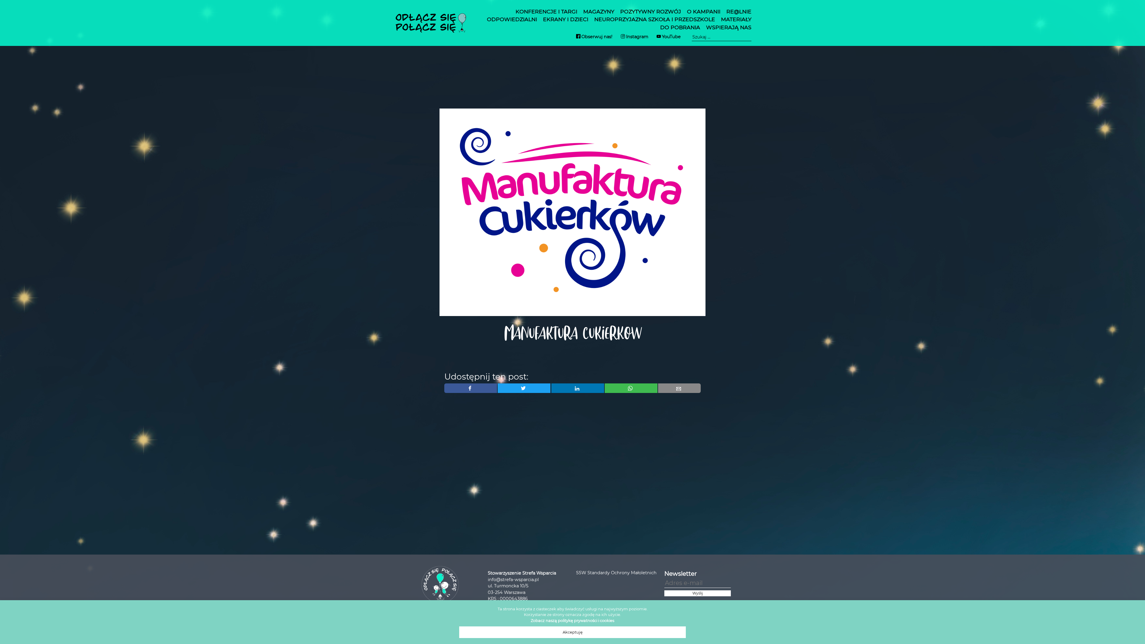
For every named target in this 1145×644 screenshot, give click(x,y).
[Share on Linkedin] (577, 388)
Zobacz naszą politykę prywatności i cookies (572, 620)
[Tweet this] (524, 388)
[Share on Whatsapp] (631, 388)
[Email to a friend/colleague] (679, 388)
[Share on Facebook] (470, 388)
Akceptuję (573, 632)
